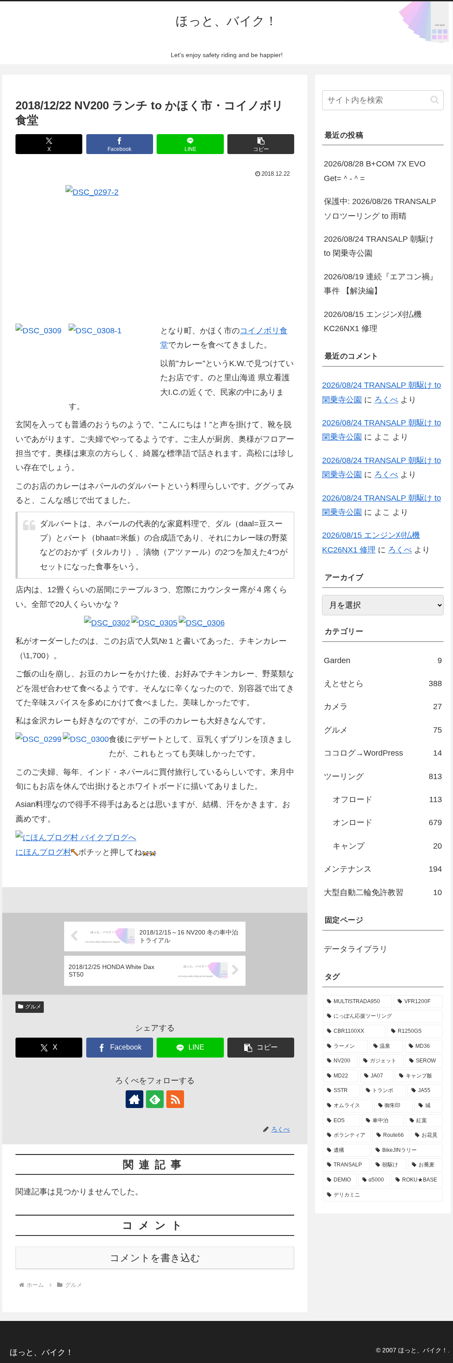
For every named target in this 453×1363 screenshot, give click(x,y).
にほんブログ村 (43, 852)
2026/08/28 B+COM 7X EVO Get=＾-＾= (375, 170)
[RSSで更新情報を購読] (175, 1099)
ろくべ (386, 399)
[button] (260, 144)
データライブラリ (356, 949)
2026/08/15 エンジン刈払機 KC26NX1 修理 (373, 321)
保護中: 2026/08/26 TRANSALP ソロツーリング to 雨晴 (380, 208)
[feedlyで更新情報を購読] (155, 1099)
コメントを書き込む (155, 1257)
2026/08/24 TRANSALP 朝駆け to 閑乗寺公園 (379, 246)
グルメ (33, 1007)
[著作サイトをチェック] (134, 1099)
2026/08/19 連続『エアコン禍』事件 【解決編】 (381, 283)
